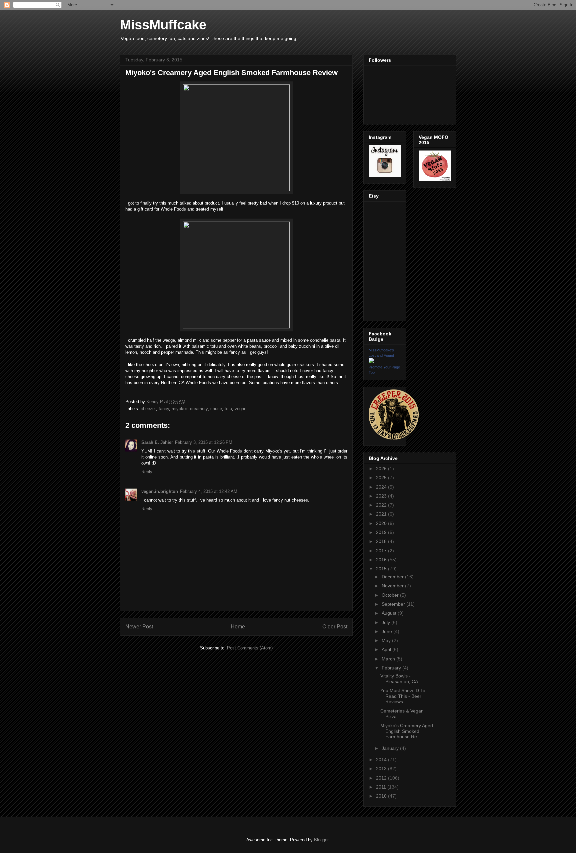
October (391, 595)
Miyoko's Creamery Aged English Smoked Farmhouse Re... (406, 731)
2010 (382, 796)
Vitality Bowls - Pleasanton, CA (399, 678)
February (392, 667)
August (390, 613)
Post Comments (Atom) (250, 647)
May (387, 640)
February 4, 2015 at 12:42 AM (208, 491)
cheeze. (148, 408)
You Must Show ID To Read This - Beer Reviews (402, 696)
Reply (146, 471)
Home (238, 626)
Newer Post (139, 626)
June (387, 631)
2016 (382, 559)
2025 (382, 477)
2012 (382, 778)
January (391, 748)
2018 (382, 541)
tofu (228, 408)
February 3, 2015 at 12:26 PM (203, 442)
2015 (382, 568)
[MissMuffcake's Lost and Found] (371, 361)
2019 (382, 532)
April (387, 649)
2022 (382, 505)
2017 (382, 550)
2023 (382, 496)
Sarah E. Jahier (157, 442)
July (386, 622)
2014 (382, 759)
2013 (382, 768)
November (393, 585)
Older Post (334, 626)
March (389, 658)
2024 (382, 487)
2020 (382, 523)
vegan (240, 408)
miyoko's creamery (190, 408)
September (394, 604)
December (393, 576)
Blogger (321, 839)
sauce (216, 408)
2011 (381, 787)
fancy (164, 408)
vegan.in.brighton (159, 491)
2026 (382, 468)
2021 (382, 514)
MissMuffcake (163, 24)
